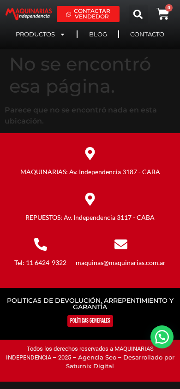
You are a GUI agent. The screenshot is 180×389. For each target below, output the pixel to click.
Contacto (147, 34)
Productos (35, 34)
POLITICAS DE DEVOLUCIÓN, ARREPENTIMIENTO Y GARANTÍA (90, 303)
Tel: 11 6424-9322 (40, 262)
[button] (138, 14)
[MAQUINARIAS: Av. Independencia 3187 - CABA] (90, 153)
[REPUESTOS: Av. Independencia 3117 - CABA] (90, 199)
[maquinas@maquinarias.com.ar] (120, 244)
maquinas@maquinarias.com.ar (121, 262)
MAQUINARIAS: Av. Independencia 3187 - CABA (90, 172)
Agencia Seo (97, 357)
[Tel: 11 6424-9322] (40, 244)
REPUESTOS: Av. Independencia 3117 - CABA (90, 217)
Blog (98, 34)
